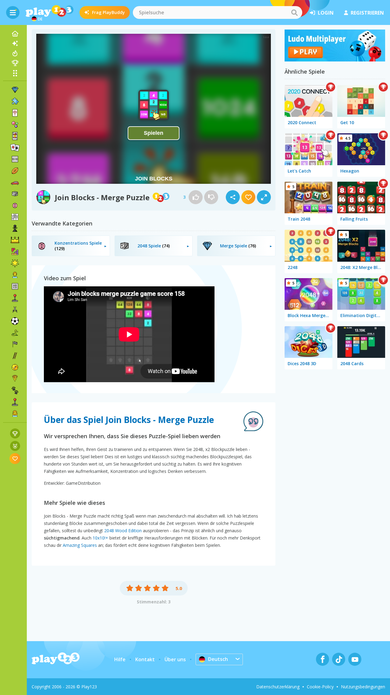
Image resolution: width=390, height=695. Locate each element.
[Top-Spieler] (15, 63)
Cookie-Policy (320, 687)
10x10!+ (100, 538)
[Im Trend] (15, 53)
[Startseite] (15, 34)
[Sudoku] (15, 217)
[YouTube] (354, 659)
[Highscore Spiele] (15, 433)
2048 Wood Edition (123, 530)
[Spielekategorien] (15, 73)
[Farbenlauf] (335, 59)
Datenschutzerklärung (278, 687)
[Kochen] (15, 379)
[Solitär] (15, 147)
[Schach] (15, 228)
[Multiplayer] (15, 402)
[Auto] (15, 182)
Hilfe (120, 659)
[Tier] (15, 390)
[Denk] (15, 205)
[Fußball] (15, 321)
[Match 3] (15, 90)
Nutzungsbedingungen (363, 687)
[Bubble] (15, 124)
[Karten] (15, 136)
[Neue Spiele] (15, 43)
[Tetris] (15, 251)
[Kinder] (15, 275)
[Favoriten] (15, 458)
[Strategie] (15, 240)
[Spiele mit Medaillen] (15, 446)
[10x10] (15, 159)
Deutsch (218, 659)
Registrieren (367, 12)
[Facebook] (322, 659)
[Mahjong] (15, 113)
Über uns (175, 659)
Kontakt (145, 659)
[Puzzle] (15, 101)
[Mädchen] (15, 413)
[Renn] (15, 344)
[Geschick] (15, 355)
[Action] (15, 309)
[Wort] (15, 286)
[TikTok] (338, 659)
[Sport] (15, 170)
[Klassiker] (15, 332)
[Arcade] (15, 298)
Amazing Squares (80, 545)
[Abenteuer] (15, 367)
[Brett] (15, 194)
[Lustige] (15, 263)
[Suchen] (294, 12)
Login (326, 12)
